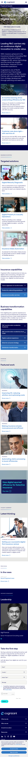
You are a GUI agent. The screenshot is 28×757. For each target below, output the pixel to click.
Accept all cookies (14, 748)
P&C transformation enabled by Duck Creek (13, 332)
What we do (4, 719)
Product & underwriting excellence (12, 290)
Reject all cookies (14, 752)
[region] (14, 748)
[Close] (26, 741)
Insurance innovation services (11, 295)
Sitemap (3, 739)
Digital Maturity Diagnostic (12, 182)
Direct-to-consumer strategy (10, 342)
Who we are (4, 723)
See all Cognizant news (7, 578)
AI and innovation (6, 728)
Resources (4, 732)
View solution (6, 193)
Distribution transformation (10, 347)
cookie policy (18, 744)
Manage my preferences (14, 755)
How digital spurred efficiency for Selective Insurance (14, 485)
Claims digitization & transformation (12, 285)
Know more (5, 112)
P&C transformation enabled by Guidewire (11, 326)
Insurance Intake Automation (13, 249)
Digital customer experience (10, 338)
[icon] (26, 2)
